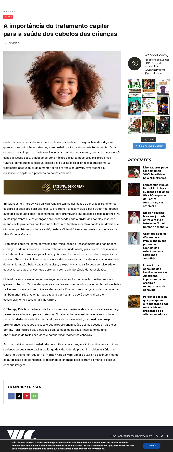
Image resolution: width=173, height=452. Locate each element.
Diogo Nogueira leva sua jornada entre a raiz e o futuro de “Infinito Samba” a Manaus (155, 219)
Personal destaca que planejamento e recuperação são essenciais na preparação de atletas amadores (156, 305)
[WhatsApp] (34, 396)
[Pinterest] (26, 396)
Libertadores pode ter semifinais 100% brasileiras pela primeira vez (155, 173)
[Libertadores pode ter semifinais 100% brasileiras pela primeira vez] (134, 172)
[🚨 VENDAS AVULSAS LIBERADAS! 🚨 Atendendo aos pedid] (149, 106)
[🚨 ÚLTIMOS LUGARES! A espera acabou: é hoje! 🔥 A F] (134, 88)
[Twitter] (162, 436)
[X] (19, 396)
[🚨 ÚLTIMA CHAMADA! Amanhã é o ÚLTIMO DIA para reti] (149, 88)
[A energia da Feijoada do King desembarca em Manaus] (163, 106)
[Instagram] (157, 436)
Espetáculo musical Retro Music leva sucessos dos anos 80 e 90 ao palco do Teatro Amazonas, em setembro (156, 195)
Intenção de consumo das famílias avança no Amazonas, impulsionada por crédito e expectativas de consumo (155, 278)
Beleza (15, 11)
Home (6, 11)
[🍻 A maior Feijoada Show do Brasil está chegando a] (134, 125)
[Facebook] (11, 396)
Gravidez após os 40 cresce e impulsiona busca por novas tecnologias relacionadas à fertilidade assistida (154, 246)
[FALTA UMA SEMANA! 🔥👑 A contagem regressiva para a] (134, 106)
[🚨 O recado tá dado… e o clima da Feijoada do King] (163, 125)
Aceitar (151, 445)
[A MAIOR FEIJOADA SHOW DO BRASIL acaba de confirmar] (149, 125)
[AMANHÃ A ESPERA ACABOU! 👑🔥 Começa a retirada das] (163, 88)
